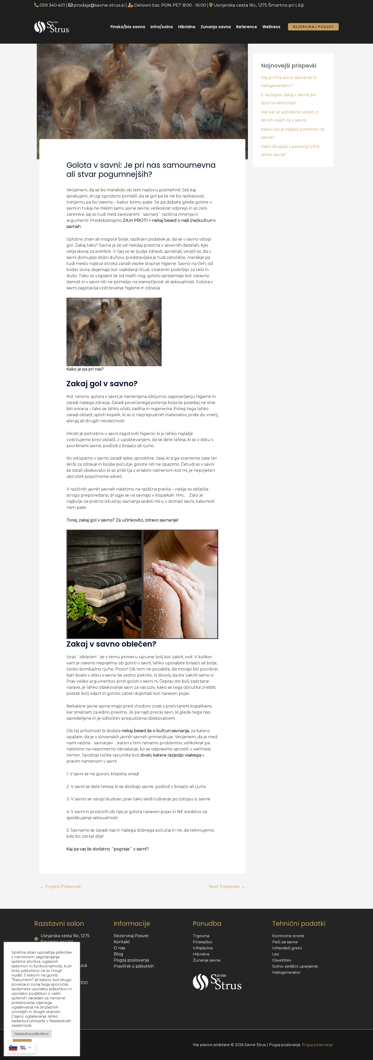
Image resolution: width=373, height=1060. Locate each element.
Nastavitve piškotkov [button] (31, 1034)
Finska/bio (202, 941)
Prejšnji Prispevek (60, 886)
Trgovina (201, 935)
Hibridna (186, 26)
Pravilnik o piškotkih (134, 966)
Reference (246, 26)
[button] (313, 26)
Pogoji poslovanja (131, 960)
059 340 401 (53, 5)
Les (275, 954)
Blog (118, 954)
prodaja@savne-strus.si (99, 5)
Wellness (271, 26)
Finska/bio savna (127, 26)
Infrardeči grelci (287, 948)
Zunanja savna (216, 26)
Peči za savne (285, 941)
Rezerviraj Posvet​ (131, 935)
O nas (119, 948)
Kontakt (122, 941)
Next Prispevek (227, 886)
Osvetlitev (281, 960)
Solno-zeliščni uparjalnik (295, 966)
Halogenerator (286, 972)
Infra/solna (161, 26)
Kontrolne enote (288, 935)
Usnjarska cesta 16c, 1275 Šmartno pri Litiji (259, 5)
